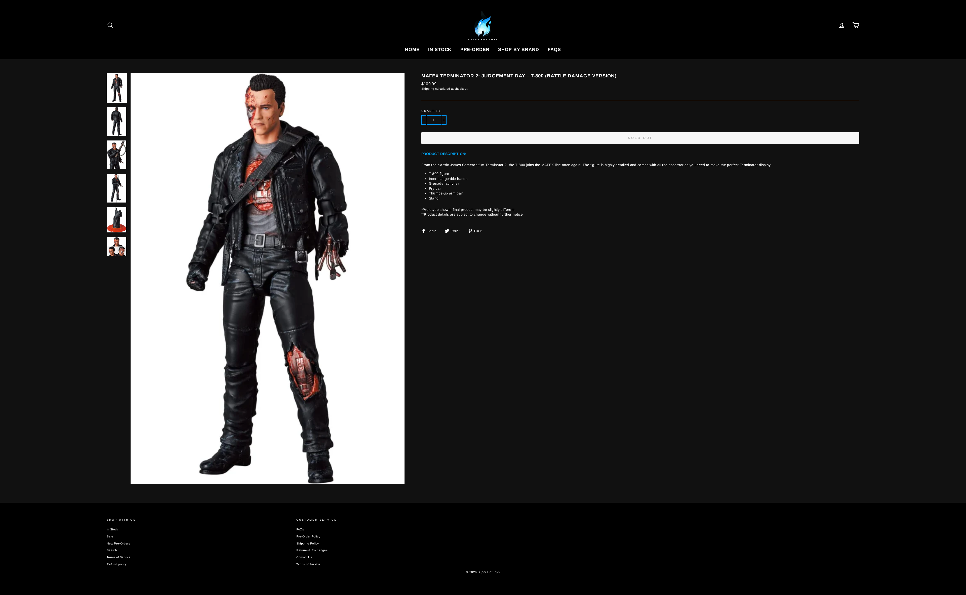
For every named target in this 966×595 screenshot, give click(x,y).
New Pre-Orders (118, 543)
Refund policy (117, 564)
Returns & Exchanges (312, 550)
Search (112, 550)
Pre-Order (475, 49)
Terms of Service (119, 557)
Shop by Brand (518, 49)
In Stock (440, 49)
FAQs (554, 49)
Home (412, 49)
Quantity (431, 110)
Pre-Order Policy (308, 536)
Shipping (427, 88)
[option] (268, 278)
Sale (110, 536)
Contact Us (304, 557)
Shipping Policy (307, 543)
